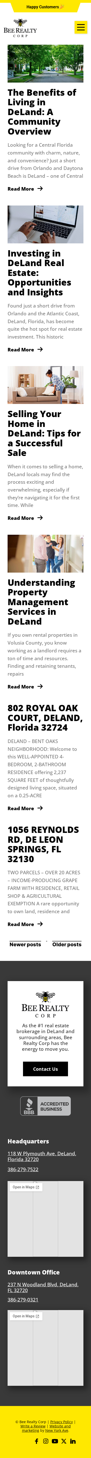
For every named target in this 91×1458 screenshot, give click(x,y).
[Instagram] (46, 1441)
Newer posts (25, 944)
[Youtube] (55, 1441)
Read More (21, 188)
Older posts (67, 944)
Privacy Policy (61, 1421)
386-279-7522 (23, 1169)
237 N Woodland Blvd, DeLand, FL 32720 (43, 1287)
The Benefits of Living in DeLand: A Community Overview (42, 111)
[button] (43, 7)
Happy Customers (43, 7)
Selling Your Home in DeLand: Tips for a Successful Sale (44, 433)
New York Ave (56, 1430)
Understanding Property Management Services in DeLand (41, 601)
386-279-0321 (23, 1299)
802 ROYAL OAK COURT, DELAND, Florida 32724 (45, 717)
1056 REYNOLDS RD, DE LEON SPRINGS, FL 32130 (43, 844)
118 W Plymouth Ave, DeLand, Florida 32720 (42, 1156)
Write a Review (33, 1426)
